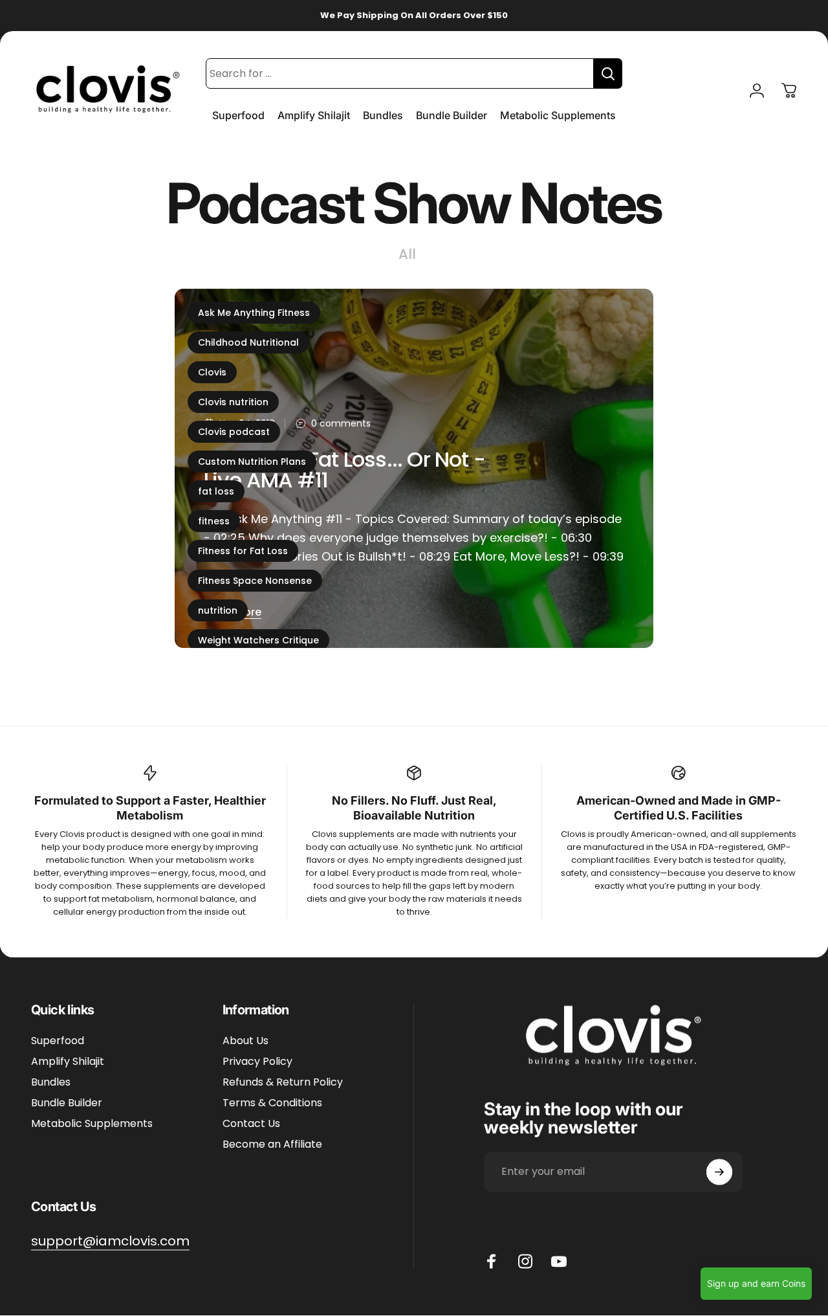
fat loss (216, 491)
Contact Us (251, 1124)
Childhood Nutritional (248, 342)
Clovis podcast (234, 431)
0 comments (341, 424)
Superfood (57, 1041)
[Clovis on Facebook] (491, 1261)
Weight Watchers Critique (258, 640)
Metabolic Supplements (92, 1124)
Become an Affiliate (272, 1145)
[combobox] (400, 73)
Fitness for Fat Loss (243, 550)
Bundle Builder (66, 1103)
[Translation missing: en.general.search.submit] (608, 73)
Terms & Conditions (272, 1103)
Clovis (212, 372)
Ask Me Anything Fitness (254, 312)
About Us (245, 1041)
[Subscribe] (719, 1172)
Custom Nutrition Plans (252, 461)
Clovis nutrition (233, 402)
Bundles (51, 1082)
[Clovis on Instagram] (525, 1261)
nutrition (217, 610)
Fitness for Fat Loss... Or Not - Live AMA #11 (344, 470)
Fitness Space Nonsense (255, 580)
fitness (214, 521)
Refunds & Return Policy (283, 1082)
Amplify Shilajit (67, 1062)
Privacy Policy (257, 1062)
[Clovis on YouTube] (559, 1261)
